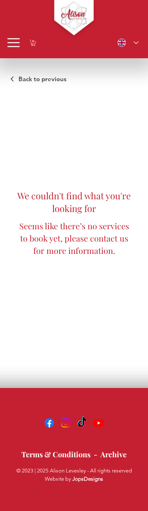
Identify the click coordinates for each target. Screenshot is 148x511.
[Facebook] (49, 423)
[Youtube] (98, 423)
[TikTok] (82, 423)
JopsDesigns (87, 479)
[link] (33, 43)
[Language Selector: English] (126, 42)
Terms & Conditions (55, 454)
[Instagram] (66, 423)
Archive (113, 454)
